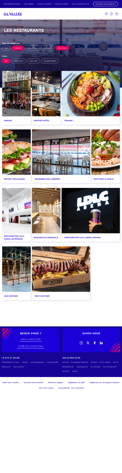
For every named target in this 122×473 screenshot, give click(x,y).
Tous (6, 48)
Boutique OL (82, 367)
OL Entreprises (110, 367)
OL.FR (115, 362)
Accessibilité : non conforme (71, 388)
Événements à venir (10, 362)
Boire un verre (32, 48)
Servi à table (62, 48)
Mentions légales (55, 382)
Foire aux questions (31, 346)
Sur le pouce (48, 48)
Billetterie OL (68, 367)
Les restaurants (37, 362)
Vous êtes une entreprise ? (105, 4)
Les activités (52, 362)
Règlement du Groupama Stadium (104, 382)
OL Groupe (95, 367)
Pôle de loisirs (18, 61)
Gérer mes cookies (11, 382)
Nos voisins (18, 367)
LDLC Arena (33, 61)
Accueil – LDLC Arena (100, 362)
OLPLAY (66, 371)
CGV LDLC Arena (46, 388)
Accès (25, 362)
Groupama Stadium (50, 61)
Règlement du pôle (76, 382)
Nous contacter (31, 339)
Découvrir (6, 367)
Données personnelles (33, 382)
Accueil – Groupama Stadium (75, 362)
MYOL (75, 371)
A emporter (17, 48)
